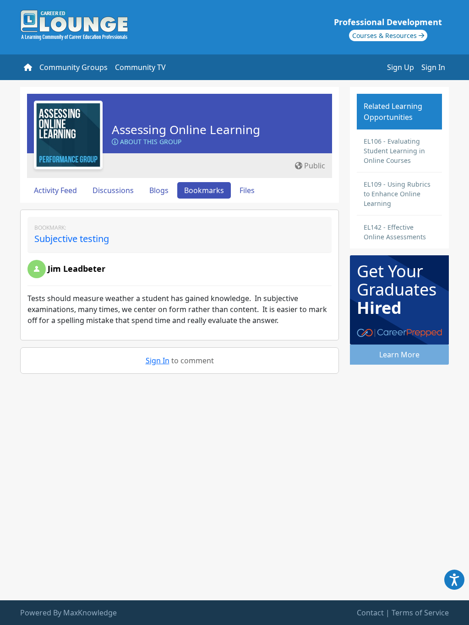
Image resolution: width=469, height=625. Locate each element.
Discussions (113, 190)
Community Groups (73, 67)
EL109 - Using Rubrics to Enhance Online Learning (397, 194)
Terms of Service (420, 613)
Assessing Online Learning (186, 129)
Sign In (433, 67)
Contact (370, 613)
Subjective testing (71, 238)
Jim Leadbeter (76, 268)
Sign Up (400, 67)
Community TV (140, 67)
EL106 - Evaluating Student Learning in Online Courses (394, 151)
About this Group (149, 141)
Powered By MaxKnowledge (68, 613)
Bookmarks (204, 190)
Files (247, 190)
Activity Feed (55, 190)
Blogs (159, 190)
